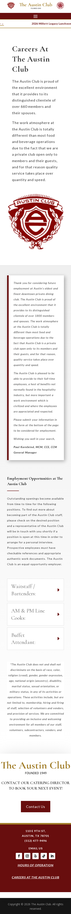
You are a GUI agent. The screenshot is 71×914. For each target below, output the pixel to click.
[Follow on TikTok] (44, 856)
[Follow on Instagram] (27, 856)
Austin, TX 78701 (35, 835)
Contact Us (35, 806)
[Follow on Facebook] (19, 856)
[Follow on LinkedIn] (52, 856)
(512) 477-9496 (35, 840)
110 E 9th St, (35, 831)
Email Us (36, 848)
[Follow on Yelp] (35, 856)
